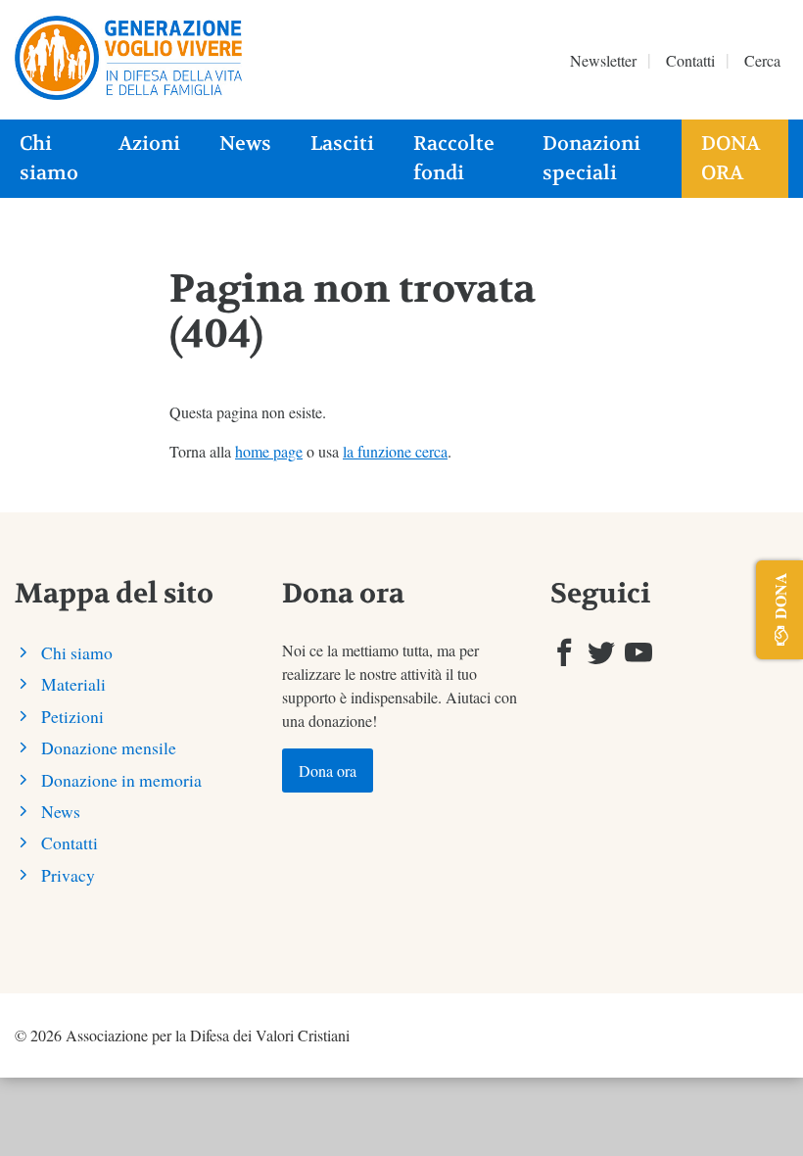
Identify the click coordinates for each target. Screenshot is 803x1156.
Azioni (149, 143)
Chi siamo (49, 158)
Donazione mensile (108, 747)
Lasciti (342, 143)
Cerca (762, 60)
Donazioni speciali (591, 158)
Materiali (73, 684)
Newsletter (603, 60)
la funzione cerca (395, 451)
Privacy (68, 875)
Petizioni (72, 716)
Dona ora (730, 158)
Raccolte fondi (454, 158)
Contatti (690, 60)
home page (269, 451)
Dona (780, 595)
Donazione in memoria (121, 780)
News (245, 143)
